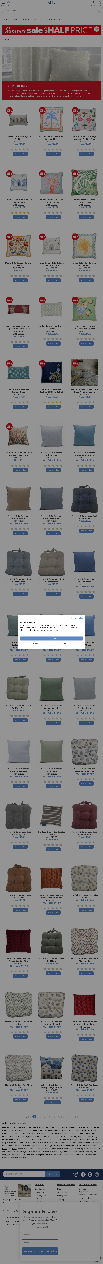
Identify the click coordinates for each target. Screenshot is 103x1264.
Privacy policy (77, 618)
